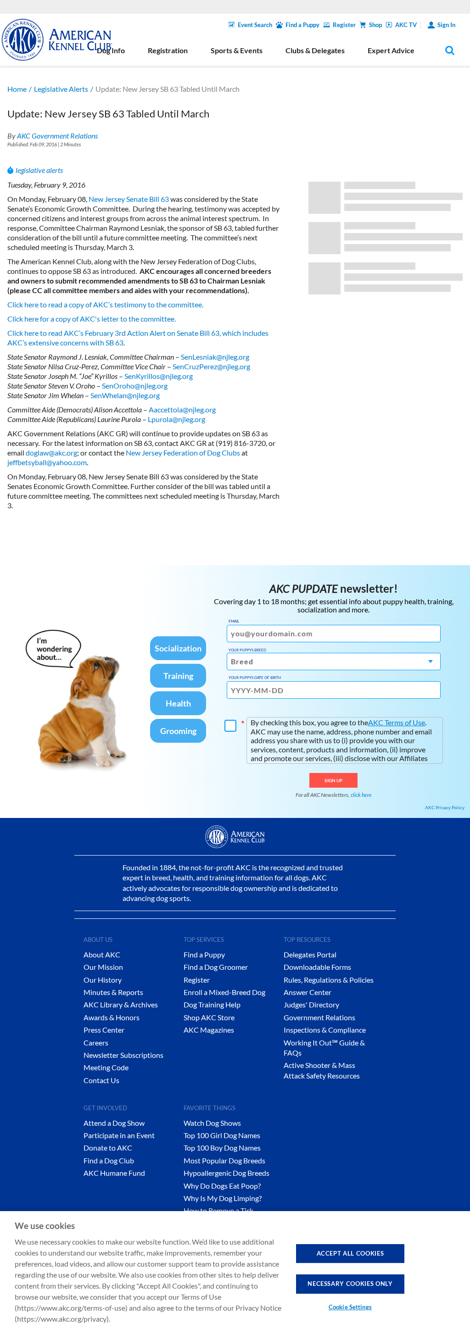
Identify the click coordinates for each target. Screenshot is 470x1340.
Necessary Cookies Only (350, 1283)
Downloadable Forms (317, 966)
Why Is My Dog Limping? (223, 1198)
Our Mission (103, 966)
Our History (103, 979)
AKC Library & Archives (121, 1004)
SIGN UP (333, 780)
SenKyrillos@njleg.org (158, 376)
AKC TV (406, 24)
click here (361, 794)
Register (344, 24)
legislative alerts (39, 170)
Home (17, 88)
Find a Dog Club (109, 1160)
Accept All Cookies (350, 1253)
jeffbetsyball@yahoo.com (47, 462)
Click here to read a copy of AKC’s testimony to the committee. (106, 304)
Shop (375, 24)
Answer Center (307, 992)
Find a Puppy (302, 24)
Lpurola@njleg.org (176, 419)
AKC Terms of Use (396, 722)
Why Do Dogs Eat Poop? (222, 1185)
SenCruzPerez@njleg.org (211, 366)
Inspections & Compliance (325, 1029)
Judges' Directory (311, 1004)
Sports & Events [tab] (237, 50)
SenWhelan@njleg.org (125, 395)
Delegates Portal (310, 954)
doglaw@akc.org (51, 452)
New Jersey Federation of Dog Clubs (183, 452)
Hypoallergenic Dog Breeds (226, 1172)
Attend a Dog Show (114, 1122)
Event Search (255, 24)
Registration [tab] (168, 50)
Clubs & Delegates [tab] (315, 50)
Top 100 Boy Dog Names (222, 1147)
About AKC (102, 954)
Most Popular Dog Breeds (224, 1160)
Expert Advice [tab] (391, 50)
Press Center (104, 1029)
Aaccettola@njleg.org (182, 409)
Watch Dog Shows (212, 1122)
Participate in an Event (119, 1135)
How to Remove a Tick (218, 1210)
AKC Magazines (209, 1029)
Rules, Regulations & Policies (329, 979)
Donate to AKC (108, 1147)
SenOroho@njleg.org (135, 385)
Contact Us (101, 1080)
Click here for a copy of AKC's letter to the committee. (92, 318)
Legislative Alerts (61, 88)
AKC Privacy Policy (444, 807)
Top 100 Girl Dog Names (222, 1135)
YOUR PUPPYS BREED (247, 650)
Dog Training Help (212, 1004)
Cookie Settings (350, 1307)
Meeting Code (106, 1067)
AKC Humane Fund (114, 1172)
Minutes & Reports (113, 992)
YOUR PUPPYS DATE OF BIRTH (255, 677)
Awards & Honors (112, 1017)
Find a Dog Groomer (216, 966)
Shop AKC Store (209, 1017)
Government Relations (319, 1017)
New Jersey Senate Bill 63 (129, 199)
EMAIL (234, 621)
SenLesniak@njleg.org (215, 356)
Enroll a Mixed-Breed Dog (224, 992)
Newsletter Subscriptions (123, 1055)
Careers (96, 1042)
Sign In (446, 24)
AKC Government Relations (57, 135)
